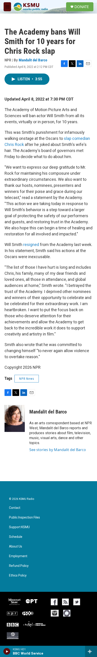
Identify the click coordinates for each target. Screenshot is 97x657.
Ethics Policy (18, 575)
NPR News (26, 378)
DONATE (81, 7)
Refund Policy (19, 566)
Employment (18, 556)
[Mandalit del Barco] (15, 418)
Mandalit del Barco (33, 60)
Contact (14, 508)
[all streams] (91, 651)
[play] (7, 651)
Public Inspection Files (24, 517)
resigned (31, 244)
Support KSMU (19, 527)
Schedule (15, 537)
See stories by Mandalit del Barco (57, 449)
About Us (15, 546)
